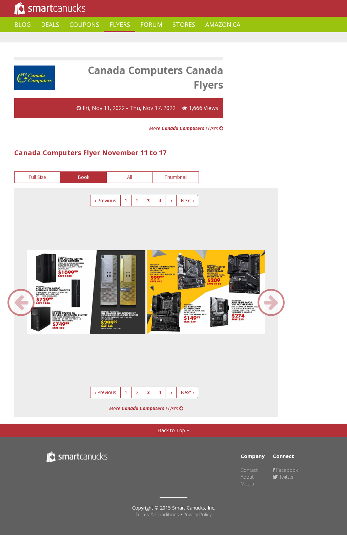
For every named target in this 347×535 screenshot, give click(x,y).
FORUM (151, 24)
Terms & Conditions (157, 514)
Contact (249, 470)
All (129, 177)
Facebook (286, 470)
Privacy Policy (197, 514)
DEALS (50, 24)
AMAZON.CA (222, 24)
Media (247, 483)
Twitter (286, 477)
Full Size (37, 177)
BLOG (22, 24)
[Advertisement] (137, 37)
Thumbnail (175, 177)
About (247, 477)
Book (83, 177)
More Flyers (184, 128)
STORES (183, 24)
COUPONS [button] (84, 24)
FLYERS (119, 24)
